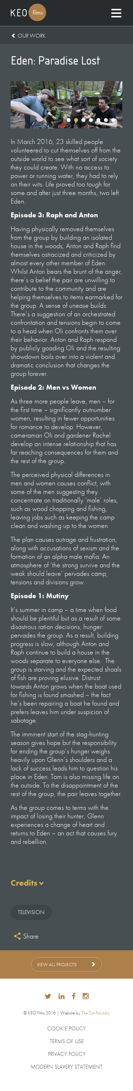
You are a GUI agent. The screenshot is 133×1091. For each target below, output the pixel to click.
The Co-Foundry (96, 1013)
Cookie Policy (66, 1028)
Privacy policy (66, 1054)
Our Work (32, 35)
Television (31, 912)
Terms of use (67, 1041)
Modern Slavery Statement (66, 1067)
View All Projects (57, 964)
